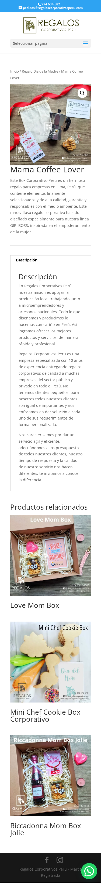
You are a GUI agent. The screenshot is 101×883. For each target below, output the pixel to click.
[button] (82, 93)
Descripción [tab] (26, 259)
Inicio (14, 71)
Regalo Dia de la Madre (40, 71)
